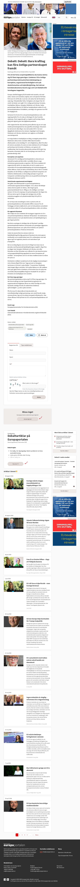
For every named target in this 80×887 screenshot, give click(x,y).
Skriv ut (43, 335)
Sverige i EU (30, 17)
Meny (72, 17)
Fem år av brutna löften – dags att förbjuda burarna (37, 560)
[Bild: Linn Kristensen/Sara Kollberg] (13, 562)
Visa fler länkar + (65, 491)
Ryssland (30, 329)
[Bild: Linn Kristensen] (13, 483)
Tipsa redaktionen (26, 345)
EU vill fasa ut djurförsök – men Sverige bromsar (38, 584)
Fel (10, 364)
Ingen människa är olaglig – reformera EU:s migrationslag (37, 698)
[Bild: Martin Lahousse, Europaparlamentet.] (13, 771)
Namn (11, 350)
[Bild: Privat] (13, 621)
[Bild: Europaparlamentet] (13, 523)
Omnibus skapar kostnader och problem (64, 446)
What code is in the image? (30, 383)
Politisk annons (72, 60)
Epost (11, 357)
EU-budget (37, 17)
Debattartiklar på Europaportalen (16, 324)
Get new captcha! (10, 388)
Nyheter (23, 17)
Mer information (36, 2)
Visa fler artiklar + (64, 451)
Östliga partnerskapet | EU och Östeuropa (16, 328)
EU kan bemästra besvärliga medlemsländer (37, 804)
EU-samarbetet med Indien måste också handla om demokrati (36, 660)
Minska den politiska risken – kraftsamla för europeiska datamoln (64, 438)
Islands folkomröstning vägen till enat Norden (37, 521)
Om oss (71, 855)
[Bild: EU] (13, 737)
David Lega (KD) (29, 324)
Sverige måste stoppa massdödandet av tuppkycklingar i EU (34, 483)
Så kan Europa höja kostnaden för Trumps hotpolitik (37, 620)
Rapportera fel (13, 345)
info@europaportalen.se (49, 852)
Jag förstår (67, 2)
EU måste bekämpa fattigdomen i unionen (35, 735)
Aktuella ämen (67, 852)
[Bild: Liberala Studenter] (13, 700)
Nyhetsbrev (61, 852)
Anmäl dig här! (28, 419)
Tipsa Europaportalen (63, 855)
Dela (31, 335)
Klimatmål (44, 17)
